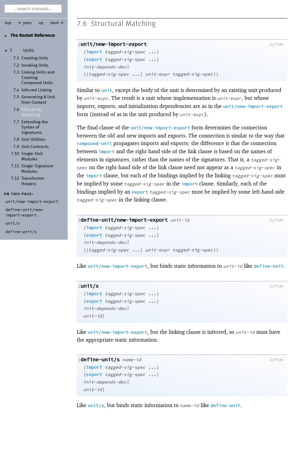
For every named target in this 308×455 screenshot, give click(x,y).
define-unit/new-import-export (124, 220)
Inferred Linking (36, 90)
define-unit (269, 266)
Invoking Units (34, 65)
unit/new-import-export (114, 44)
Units (28, 51)
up (40, 23)
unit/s (90, 286)
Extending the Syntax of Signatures (34, 127)
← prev (25, 23)
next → (57, 23)
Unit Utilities (33, 139)
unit (106, 90)
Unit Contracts (35, 147)
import (94, 52)
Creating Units (34, 58)
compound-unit (94, 144)
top (8, 23)
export (94, 59)
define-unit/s (100, 359)
